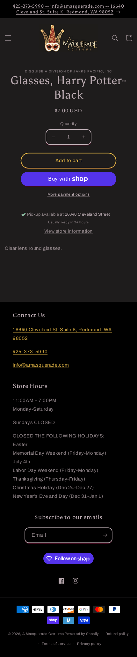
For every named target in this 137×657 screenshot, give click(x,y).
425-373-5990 (30, 351)
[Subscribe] (105, 535)
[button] (8, 38)
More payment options (68, 194)
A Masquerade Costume (43, 634)
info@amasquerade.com (41, 365)
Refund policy (117, 634)
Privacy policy (89, 644)
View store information (68, 231)
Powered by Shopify (82, 634)
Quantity (68, 124)
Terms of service (56, 644)
